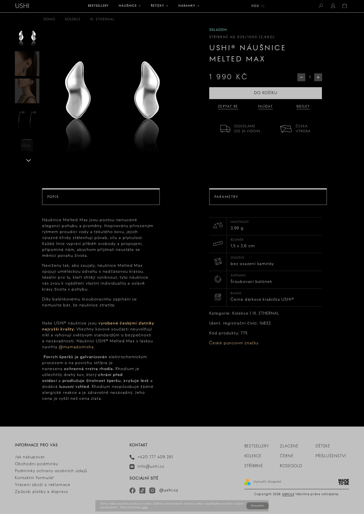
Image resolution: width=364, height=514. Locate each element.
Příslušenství (330, 456)
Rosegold (291, 466)
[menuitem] (98, 6)
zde (144, 507)
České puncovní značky (234, 343)
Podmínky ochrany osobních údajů (51, 471)
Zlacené (289, 446)
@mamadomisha (76, 347)
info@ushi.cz (150, 467)
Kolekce (253, 456)
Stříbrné (253, 466)
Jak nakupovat (30, 457)
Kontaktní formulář (34, 478)
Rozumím (257, 506)
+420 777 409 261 (155, 457)
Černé (286, 456)
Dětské (322, 446)
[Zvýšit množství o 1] (318, 77)
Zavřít (306, 127)
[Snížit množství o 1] (301, 77)
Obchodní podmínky (36, 464)
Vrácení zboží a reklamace (42, 485)
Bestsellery (256, 446)
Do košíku (265, 93)
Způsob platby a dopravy (41, 492)
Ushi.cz (288, 494)
